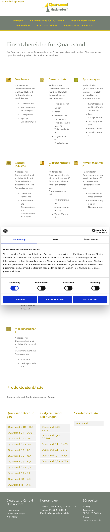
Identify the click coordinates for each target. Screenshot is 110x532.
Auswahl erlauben (55, 299)
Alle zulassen (90, 299)
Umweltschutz (22, 25)
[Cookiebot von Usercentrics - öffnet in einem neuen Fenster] (94, 231)
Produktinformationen (83, 20)
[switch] (41, 288)
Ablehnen (20, 299)
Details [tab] (55, 239)
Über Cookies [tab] (91, 239)
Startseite (17, 20)
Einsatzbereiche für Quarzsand (47, 20)
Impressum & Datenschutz (78, 25)
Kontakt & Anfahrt (47, 25)
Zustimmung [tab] (19, 239)
